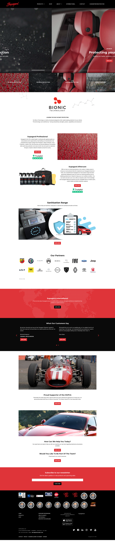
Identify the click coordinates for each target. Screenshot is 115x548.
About (58, 4)
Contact (82, 4)
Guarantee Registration (97, 4)
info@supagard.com (37, 532)
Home (20, 513)
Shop (50, 4)
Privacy (26, 536)
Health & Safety (42, 515)
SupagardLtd (81, 513)
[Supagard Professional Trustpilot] (37, 156)
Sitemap (45, 536)
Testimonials (42, 517)
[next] (98, 335)
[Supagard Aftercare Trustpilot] (77, 190)
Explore (57, 60)
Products (40, 4)
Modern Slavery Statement (35, 536)
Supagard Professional (44, 513)
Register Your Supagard (45, 518)
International (70, 4)
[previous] (16, 335)
